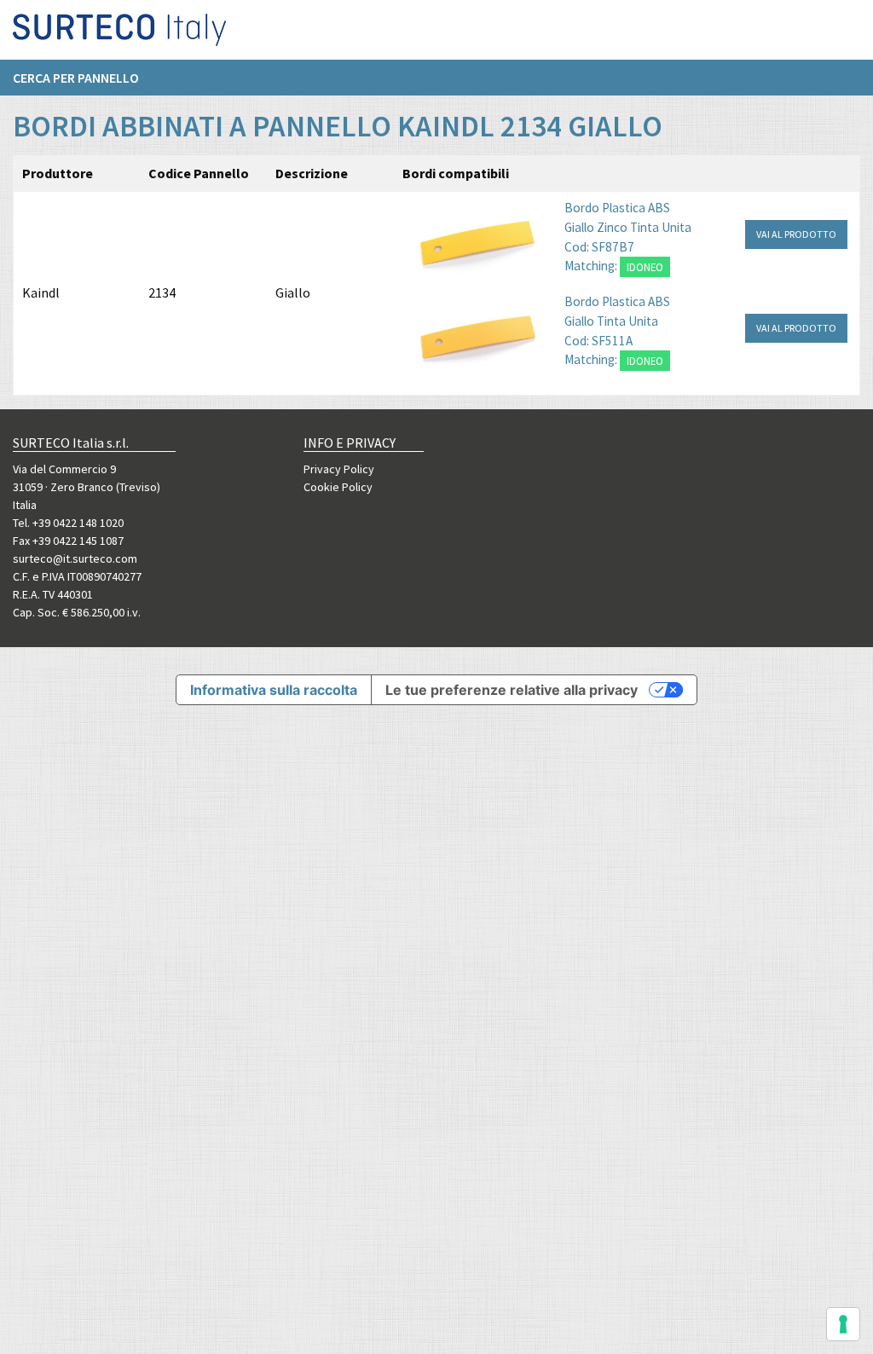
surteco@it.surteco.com (75, 558)
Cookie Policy (338, 487)
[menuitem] (84, 78)
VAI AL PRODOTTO (796, 234)
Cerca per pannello (76, 77)
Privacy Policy (339, 469)
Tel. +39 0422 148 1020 (68, 522)
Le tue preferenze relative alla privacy (511, 689)
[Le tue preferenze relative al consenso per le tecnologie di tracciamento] (843, 1324)
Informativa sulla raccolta (273, 689)
